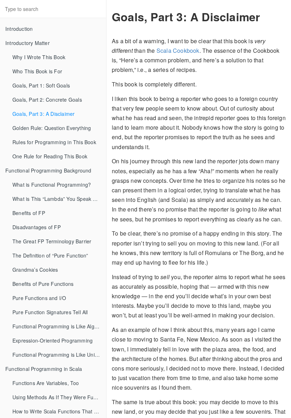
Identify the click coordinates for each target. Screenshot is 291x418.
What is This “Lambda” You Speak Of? (56, 198)
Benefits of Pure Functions (42, 283)
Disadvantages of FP (36, 227)
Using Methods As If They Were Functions (59, 397)
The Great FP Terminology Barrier (51, 241)
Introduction (19, 28)
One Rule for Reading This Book (49, 156)
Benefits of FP (28, 212)
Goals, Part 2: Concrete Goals (47, 99)
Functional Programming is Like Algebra (58, 326)
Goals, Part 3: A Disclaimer (43, 113)
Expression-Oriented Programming (52, 340)
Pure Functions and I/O (39, 297)
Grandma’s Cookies (35, 269)
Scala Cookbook (178, 50)
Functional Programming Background (48, 170)
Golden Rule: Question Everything (51, 127)
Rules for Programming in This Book (54, 142)
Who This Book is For (37, 71)
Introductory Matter (27, 42)
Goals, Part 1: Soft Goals (41, 85)
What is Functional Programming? (51, 184)
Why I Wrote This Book (38, 57)
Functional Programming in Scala (43, 368)
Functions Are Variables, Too (45, 382)
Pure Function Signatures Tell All (50, 312)
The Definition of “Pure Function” (50, 255)
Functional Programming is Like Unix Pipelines (59, 354)
